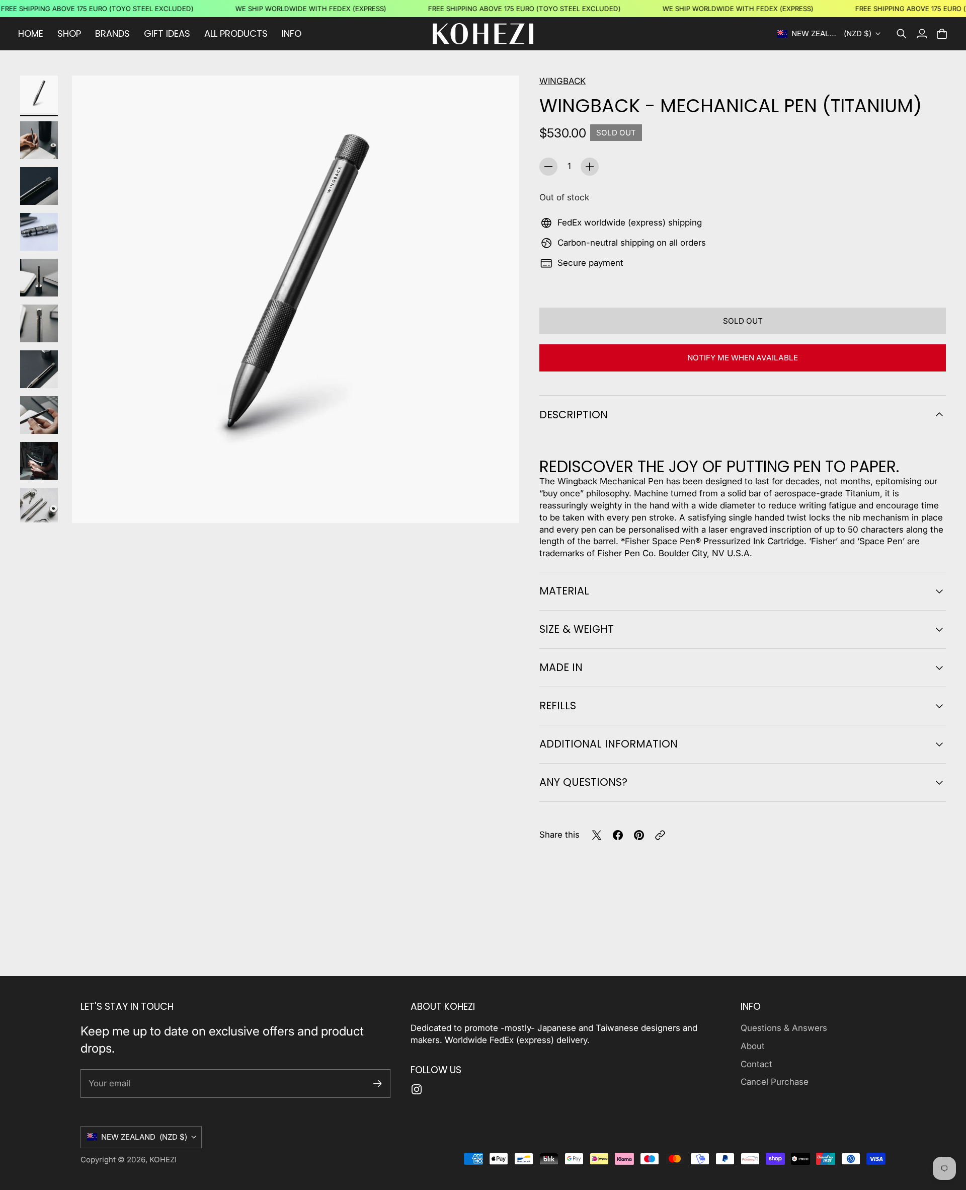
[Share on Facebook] (618, 835)
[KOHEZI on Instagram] (417, 1089)
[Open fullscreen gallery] (500, 504)
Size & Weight (576, 629)
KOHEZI (163, 1159)
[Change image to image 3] (39, 186)
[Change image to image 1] (39, 94)
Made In (561, 667)
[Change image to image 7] (39, 369)
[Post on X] (597, 835)
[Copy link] (660, 835)
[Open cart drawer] (942, 34)
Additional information (608, 743)
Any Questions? (583, 782)
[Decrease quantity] (548, 167)
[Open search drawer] (902, 34)
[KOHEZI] (483, 33)
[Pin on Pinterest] (639, 835)
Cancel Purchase (775, 1082)
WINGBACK (562, 81)
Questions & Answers (784, 1028)
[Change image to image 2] (39, 140)
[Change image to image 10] (39, 507)
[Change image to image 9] (39, 461)
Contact (756, 1064)
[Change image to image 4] (39, 232)
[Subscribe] (377, 1083)
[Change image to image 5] (39, 277)
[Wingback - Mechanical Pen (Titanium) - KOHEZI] (295, 299)
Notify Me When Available (742, 357)
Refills (557, 705)
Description (573, 414)
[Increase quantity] (590, 167)
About (753, 1046)
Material (564, 590)
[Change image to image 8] (39, 415)
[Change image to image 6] (39, 323)
